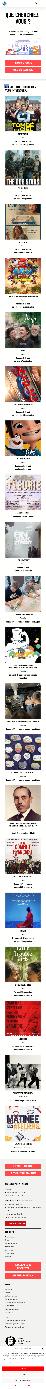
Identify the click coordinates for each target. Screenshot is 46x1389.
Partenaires (9, 1312)
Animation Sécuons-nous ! (23, 614)
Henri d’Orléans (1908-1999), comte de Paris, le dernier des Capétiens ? (23, 825)
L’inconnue (23, 1039)
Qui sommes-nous (11, 1299)
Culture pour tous (11, 1296)
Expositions (9, 1250)
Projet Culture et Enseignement (23, 773)
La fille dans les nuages (23, 459)
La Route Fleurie (23, 513)
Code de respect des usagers (15, 1324)
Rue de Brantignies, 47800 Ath (25, 1342)
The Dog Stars (23, 188)
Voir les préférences (23, 1381)
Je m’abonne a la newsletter (23, 1267)
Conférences (9, 1253)
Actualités (8, 1289)
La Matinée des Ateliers (23, 1144)
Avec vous (8, 1256)
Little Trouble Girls (23, 985)
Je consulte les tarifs (23, 1166)
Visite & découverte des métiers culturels (23, 722)
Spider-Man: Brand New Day (23, 405)
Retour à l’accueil (23, 63)
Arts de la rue (9, 1247)
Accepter (23, 1369)
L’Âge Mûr (23, 242)
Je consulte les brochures (23, 1173)
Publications (9, 1306)
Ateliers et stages (11, 1243)
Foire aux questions (12, 1309)
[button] (43, 1349)
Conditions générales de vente (15, 1320)
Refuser (23, 1375)
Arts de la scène (10, 1237)
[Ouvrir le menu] (42, 3)
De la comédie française (23, 877)
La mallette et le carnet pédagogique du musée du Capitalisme (23, 666)
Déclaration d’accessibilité (14, 1327)
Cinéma (7, 1240)
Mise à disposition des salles (15, 1302)
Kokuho (23, 931)
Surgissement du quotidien (23, 1093)
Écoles (7, 1293)
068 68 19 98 (9, 1217)
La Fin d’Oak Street (23, 560)
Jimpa (23, 351)
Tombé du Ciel (23, 134)
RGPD (28, 1386)
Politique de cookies (20, 1386)
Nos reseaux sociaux (23, 1276)
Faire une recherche (23, 70)
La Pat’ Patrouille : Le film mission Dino (23, 296)
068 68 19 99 (9, 1196)
